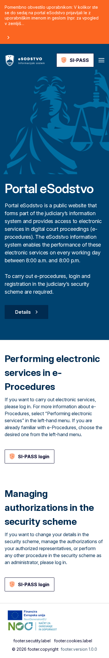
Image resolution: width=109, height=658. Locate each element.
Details (23, 312)
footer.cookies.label (73, 640)
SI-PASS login (33, 456)
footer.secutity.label (32, 640)
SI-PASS (79, 60)
